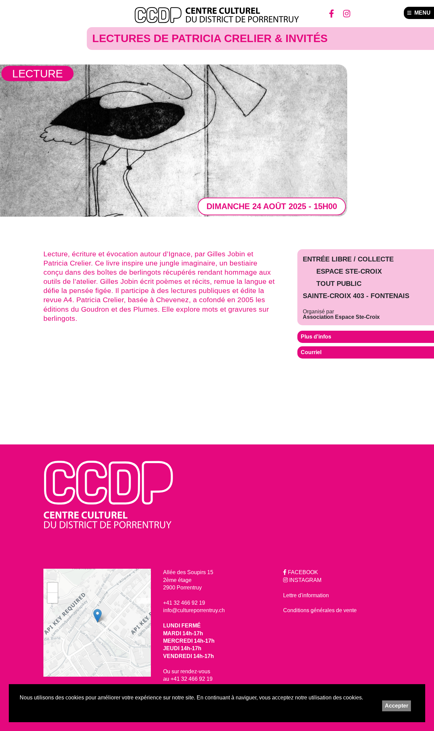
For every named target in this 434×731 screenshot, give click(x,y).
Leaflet (143, 600)
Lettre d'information (306, 595)
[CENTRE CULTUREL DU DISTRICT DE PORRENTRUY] (217, 15)
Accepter (396, 706)
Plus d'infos (316, 337)
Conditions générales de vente (320, 610)
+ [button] (53, 587)
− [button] (53, 597)
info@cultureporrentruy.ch (194, 610)
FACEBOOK (302, 572)
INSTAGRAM (304, 580)
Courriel (311, 352)
